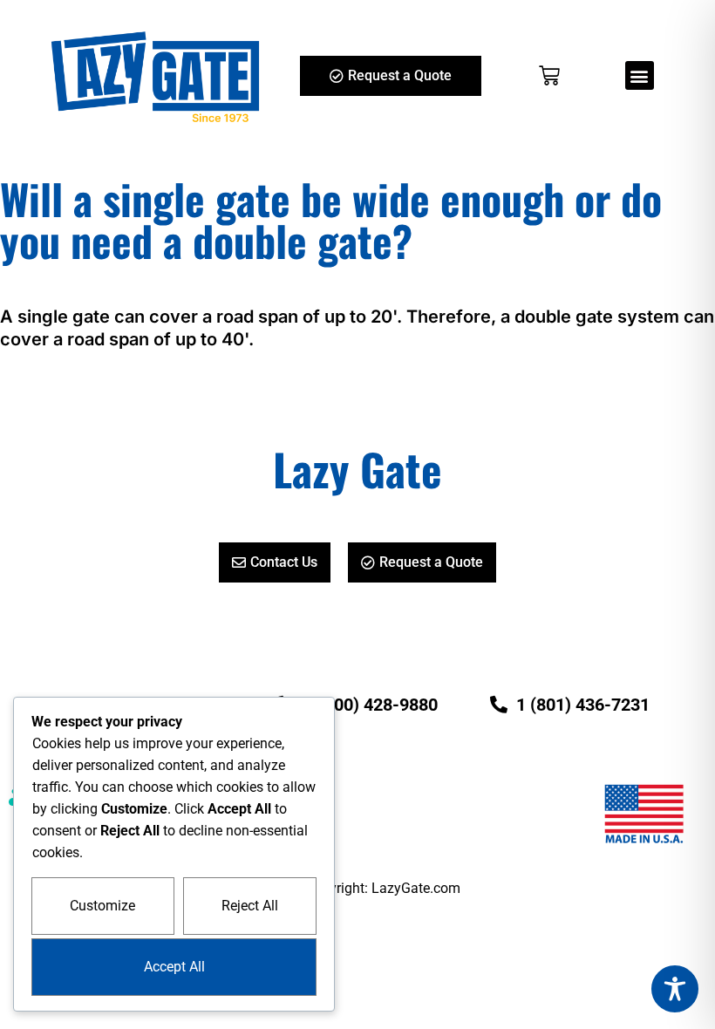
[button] (639, 75)
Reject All (249, 905)
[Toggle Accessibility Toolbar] (675, 989)
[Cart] (549, 76)
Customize (102, 905)
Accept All (174, 966)
